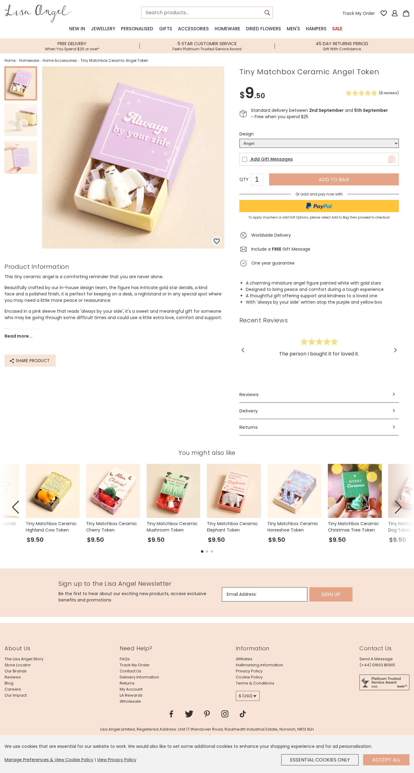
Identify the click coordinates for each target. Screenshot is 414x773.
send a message (376, 659)
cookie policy (249, 677)
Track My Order (358, 13)
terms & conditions (255, 683)
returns (127, 683)
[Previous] (243, 350)
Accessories (193, 28)
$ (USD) (245, 695)
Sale (337, 28)
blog (9, 683)
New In (77, 28)
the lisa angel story (24, 659)
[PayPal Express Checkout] (319, 206)
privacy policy (249, 671)
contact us (130, 671)
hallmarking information (259, 665)
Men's (293, 28)
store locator (18, 665)
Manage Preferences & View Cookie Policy (49, 760)
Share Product (32, 361)
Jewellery (103, 28)
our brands (16, 671)
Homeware (227, 28)
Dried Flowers (263, 28)
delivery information (139, 677)
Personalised (137, 28)
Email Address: (242, 594)
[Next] (395, 350)
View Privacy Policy (116, 760)
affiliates (244, 659)
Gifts (165, 28)
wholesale (130, 701)
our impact (16, 695)
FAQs (125, 659)
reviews (13, 677)
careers (13, 689)
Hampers (316, 28)
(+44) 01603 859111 (377, 665)
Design (246, 134)
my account (131, 689)
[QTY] (260, 180)
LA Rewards (131, 695)
